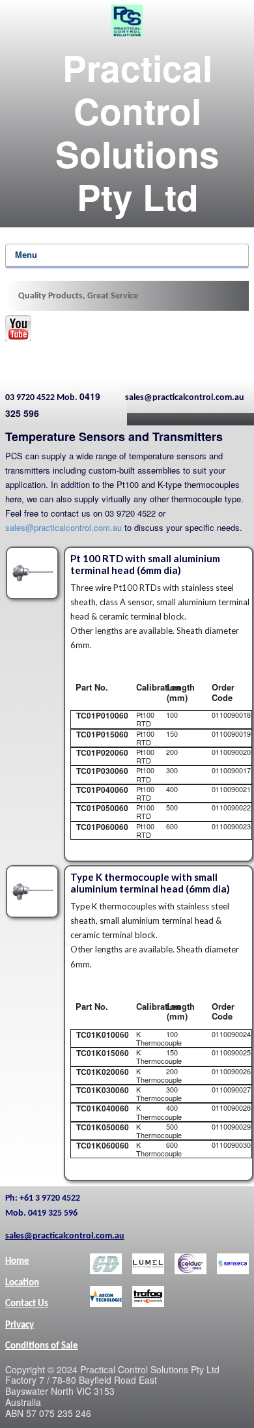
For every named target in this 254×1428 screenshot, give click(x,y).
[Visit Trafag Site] (148, 1296)
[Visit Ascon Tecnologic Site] (106, 1296)
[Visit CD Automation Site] (106, 1263)
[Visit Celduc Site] (190, 1263)
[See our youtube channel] (18, 328)
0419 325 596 (52, 405)
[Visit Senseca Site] (233, 1263)
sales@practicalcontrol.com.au (63, 527)
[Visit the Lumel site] (148, 1263)
